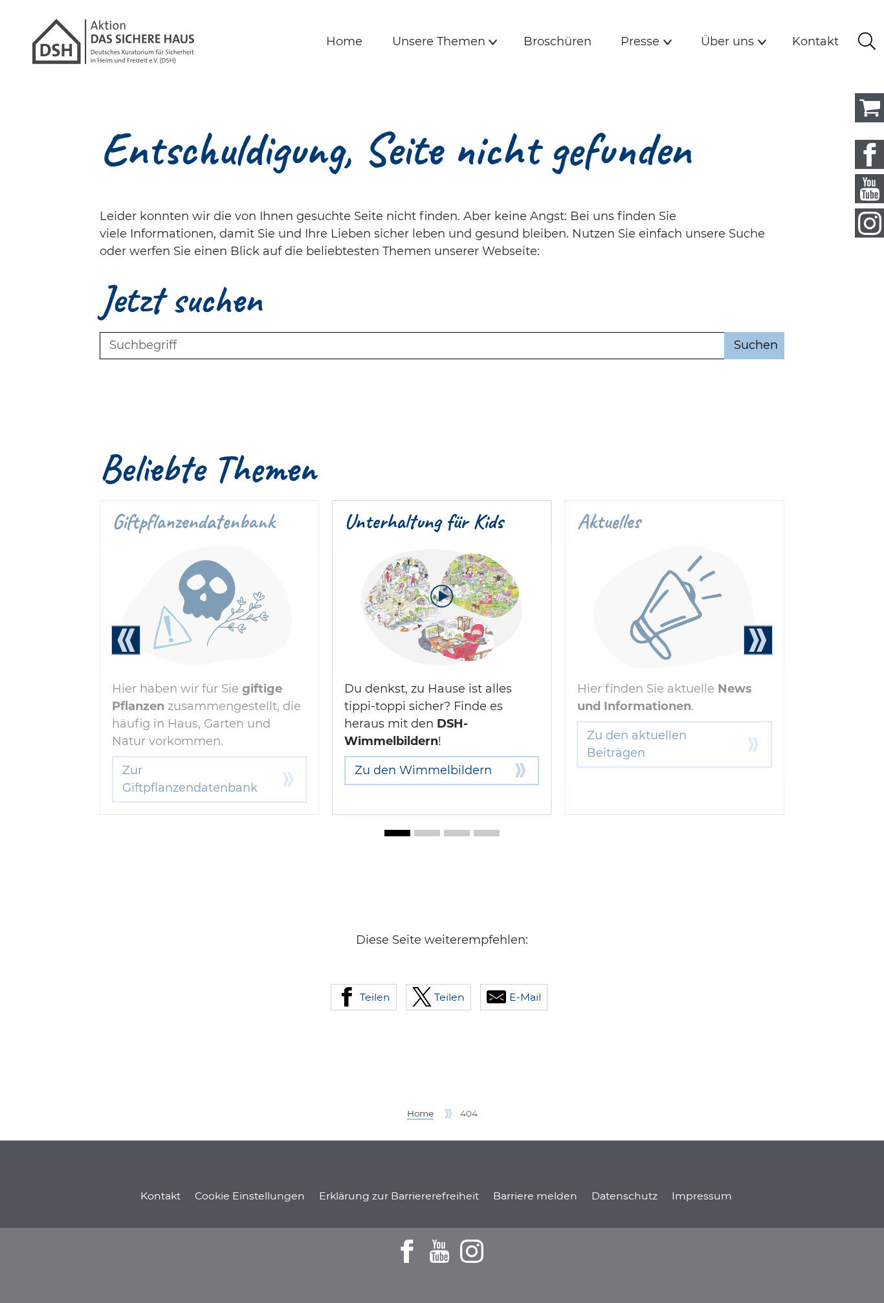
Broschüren (557, 41)
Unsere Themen (438, 41)
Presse (640, 41)
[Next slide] (758, 640)
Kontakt (815, 41)
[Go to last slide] (125, 640)
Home (344, 41)
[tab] (397, 833)
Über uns (727, 41)
